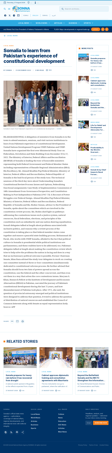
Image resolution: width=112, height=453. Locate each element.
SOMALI (25, 15)
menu (9, 9)
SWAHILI (45, 15)
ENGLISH (35, 15)
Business (34, 425)
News (60, 418)
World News (35, 418)
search (5, 9)
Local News (11, 35)
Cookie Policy (104, 445)
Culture (61, 414)
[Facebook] (5, 15)
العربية (54, 15)
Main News (62, 432)
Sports (33, 428)
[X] (9, 15)
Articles (34, 421)
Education (62, 421)
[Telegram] (14, 15)
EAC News (62, 425)
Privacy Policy (82, 445)
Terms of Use (93, 445)
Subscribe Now (101, 423)
